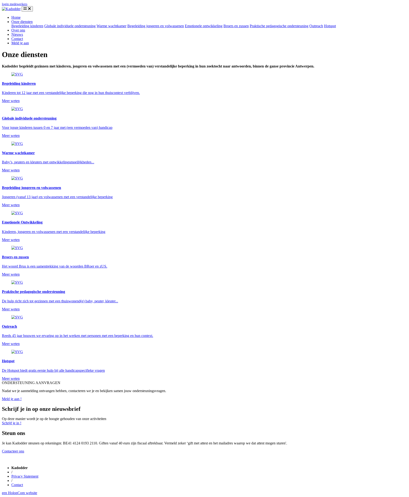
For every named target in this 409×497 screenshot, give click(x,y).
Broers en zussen (236, 26)
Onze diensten (22, 22)
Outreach (316, 26)
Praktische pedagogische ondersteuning (279, 26)
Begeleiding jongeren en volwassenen (155, 26)
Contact (17, 39)
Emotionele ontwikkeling (203, 26)
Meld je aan (20, 43)
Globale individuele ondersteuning (70, 26)
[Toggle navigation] (27, 9)
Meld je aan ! (12, 399)
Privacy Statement (24, 476)
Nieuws (17, 34)
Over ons (18, 30)
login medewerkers (14, 4)
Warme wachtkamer (111, 26)
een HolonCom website (19, 493)
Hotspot (330, 26)
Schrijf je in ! (11, 423)
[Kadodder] (11, 9)
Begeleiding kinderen (27, 26)
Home (16, 17)
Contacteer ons (13, 451)
